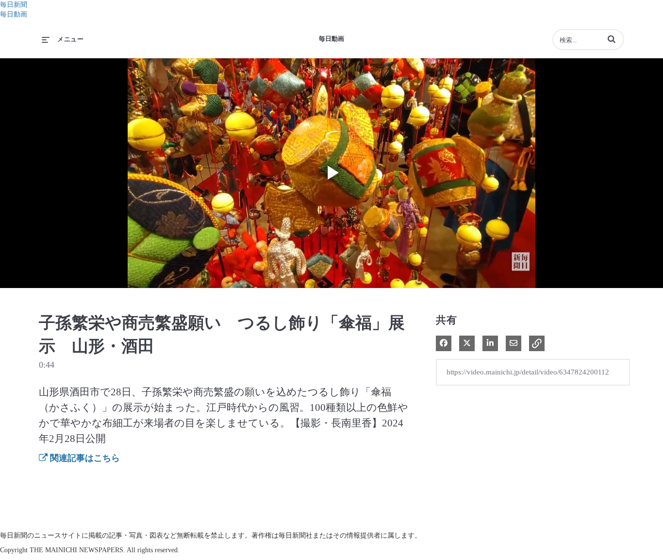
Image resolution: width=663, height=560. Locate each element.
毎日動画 (13, 14)
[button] (611, 39)
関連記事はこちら (84, 458)
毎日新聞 (13, 4)
